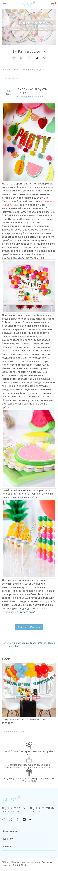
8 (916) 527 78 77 (13, 808)
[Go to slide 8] (16, 731)
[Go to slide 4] (8, 731)
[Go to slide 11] (21, 731)
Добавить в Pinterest (29, 627)
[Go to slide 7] (14, 731)
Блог (25, 29)
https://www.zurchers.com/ (18, 612)
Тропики (34, 642)
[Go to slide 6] (12, 731)
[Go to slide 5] (10, 731)
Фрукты (43, 642)
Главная (14, 29)
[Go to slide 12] (23, 731)
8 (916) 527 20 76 (42, 808)
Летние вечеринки (19, 642)
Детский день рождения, (29, 96)
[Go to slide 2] (4, 731)
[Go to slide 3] (6, 731)
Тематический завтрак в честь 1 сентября (27, 719)
